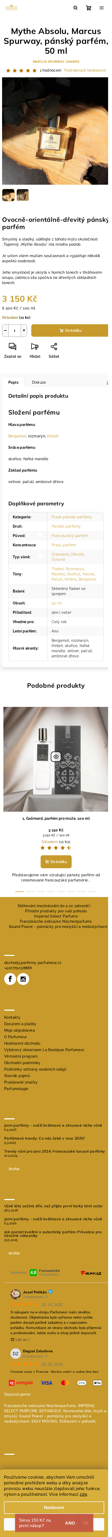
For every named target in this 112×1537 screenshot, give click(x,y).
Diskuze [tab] (39, 382)
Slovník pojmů (17, 1076)
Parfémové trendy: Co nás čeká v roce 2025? (44, 1138)
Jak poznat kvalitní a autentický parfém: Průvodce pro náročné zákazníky (53, 1233)
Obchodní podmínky (22, 1063)
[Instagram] (23, 979)
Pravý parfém (64, 545)
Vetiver (88, 574)
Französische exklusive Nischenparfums (56, 921)
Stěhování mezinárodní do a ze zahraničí (54, 906)
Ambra (71, 579)
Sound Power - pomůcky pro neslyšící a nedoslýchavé (58, 927)
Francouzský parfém (70, 536)
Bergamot (17, 436)
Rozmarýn (75, 569)
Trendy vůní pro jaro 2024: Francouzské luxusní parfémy (54, 1151)
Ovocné (58, 559)
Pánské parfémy (66, 526)
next (106, 745)
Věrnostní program (21, 1056)
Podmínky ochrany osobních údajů (35, 1069)
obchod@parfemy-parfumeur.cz (33, 963)
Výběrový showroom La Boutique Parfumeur (44, 1050)
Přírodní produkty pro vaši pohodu (56, 911)
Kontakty (12, 1017)
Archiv (14, 1169)
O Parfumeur (15, 1037)
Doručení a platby (20, 1024)
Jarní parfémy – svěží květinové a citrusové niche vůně (53, 1125)
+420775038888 (18, 968)
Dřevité (77, 554)
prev (6, 745)
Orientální (60, 554)
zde (83, 1494)
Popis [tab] (13, 382)
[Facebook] (10, 979)
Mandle (58, 574)
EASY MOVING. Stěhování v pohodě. (64, 1421)
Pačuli (57, 579)
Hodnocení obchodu (22, 1043)
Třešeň (58, 569)
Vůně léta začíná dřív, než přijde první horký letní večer (53, 1206)
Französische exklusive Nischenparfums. (40, 1406)
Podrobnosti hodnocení (85, 70)
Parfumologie (16, 1089)
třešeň (52, 436)
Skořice (73, 574)
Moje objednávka (19, 1030)
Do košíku (73, 330)
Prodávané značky (21, 1082)
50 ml (57, 603)
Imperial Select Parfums (56, 916)
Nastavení (54, 1507)
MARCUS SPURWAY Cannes (56, 62)
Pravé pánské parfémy (72, 517)
